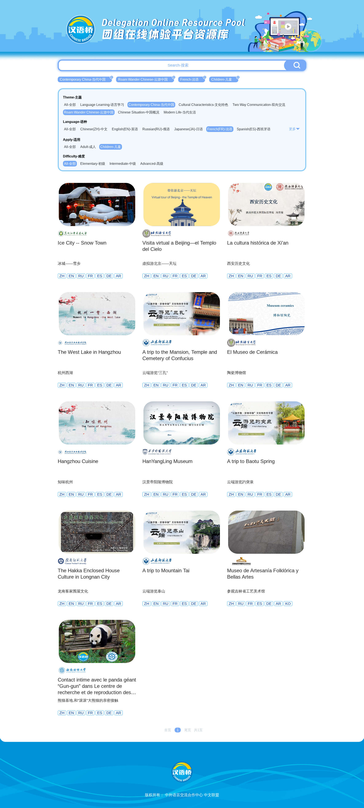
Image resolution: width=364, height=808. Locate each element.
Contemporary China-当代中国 (86, 79)
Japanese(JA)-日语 (188, 129)
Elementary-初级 (92, 163)
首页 (167, 730)
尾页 (187, 730)
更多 (292, 129)
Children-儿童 (224, 79)
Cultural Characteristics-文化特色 (203, 104)
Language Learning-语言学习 (102, 104)
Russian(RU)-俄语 (156, 129)
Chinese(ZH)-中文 (93, 129)
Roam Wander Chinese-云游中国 (146, 79)
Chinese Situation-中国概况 (138, 112)
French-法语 (192, 79)
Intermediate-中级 (123, 163)
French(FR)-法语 (219, 129)
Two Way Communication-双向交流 (259, 104)
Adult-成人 (88, 147)
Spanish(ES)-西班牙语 (253, 129)
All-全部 (70, 104)
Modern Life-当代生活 (180, 112)
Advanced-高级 (151, 163)
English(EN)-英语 (125, 129)
